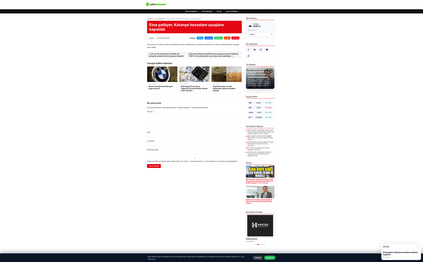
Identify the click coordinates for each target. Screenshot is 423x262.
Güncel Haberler (191, 11)
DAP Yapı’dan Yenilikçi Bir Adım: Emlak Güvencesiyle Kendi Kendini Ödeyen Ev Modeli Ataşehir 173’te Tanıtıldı (261, 131)
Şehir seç (252, 30)
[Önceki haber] (266, 71)
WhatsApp (218, 38)
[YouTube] (266, 49)
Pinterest (235, 38)
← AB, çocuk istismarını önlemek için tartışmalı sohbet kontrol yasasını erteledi (166, 55)
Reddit (227, 38)
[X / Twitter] (254, 49)
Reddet (258, 258)
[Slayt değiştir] (256, 244)
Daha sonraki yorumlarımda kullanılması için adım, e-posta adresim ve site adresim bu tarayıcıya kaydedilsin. (192, 161)
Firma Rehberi (207, 11)
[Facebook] (248, 49)
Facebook (209, 38)
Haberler (150, 19)
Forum (219, 11)
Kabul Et (270, 258)
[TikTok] (248, 55)
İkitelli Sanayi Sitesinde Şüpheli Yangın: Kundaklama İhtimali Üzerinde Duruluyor (261, 143)
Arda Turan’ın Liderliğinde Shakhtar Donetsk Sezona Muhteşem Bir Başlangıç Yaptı (259, 153)
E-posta (151, 141)
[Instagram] (260, 49)
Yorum (150, 111)
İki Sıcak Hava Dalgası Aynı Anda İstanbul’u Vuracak (258, 149)
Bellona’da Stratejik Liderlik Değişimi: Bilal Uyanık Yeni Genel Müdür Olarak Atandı (260, 137)
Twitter (200, 38)
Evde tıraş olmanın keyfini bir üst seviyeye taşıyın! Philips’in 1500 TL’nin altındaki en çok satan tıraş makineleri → (213, 55)
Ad (149, 132)
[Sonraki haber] (271, 71)
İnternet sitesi (152, 150)
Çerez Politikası (232, 11)
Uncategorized (160, 19)
